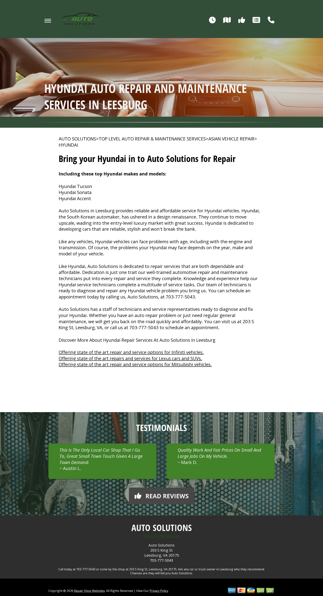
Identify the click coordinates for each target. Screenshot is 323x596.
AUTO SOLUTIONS (77, 139)
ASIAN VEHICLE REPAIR (231, 139)
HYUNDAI (68, 145)
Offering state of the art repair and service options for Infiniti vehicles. (131, 352)
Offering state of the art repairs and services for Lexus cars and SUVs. (130, 358)
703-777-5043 (180, 297)
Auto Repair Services (162, 535)
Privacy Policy (159, 591)
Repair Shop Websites (89, 591)
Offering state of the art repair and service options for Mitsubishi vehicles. (135, 364)
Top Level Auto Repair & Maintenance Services (152, 139)
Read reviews (167, 496)
